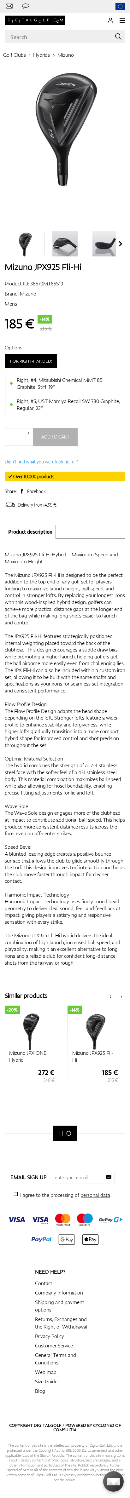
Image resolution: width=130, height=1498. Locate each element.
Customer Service (54, 1345)
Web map (45, 1372)
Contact (43, 1283)
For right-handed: (31, 361)
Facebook (36, 491)
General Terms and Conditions (55, 1359)
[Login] (110, 20)
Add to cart (55, 437)
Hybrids (41, 54)
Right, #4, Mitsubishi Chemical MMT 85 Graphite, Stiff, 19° (59, 383)
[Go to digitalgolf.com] (120, 6)
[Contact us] (9, 6)
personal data (95, 1194)
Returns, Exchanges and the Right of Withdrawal (61, 1323)
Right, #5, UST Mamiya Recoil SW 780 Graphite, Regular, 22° (68, 404)
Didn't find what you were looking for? (41, 462)
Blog (40, 1390)
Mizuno (65, 54)
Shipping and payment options (59, 1306)
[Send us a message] (25, 6)
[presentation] (120, 244)
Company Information (59, 1292)
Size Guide (46, 1381)
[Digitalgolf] (65, 1133)
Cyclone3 (103, 1425)
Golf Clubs (14, 54)
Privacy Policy (49, 1336)
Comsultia (65, 1429)
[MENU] (122, 20)
